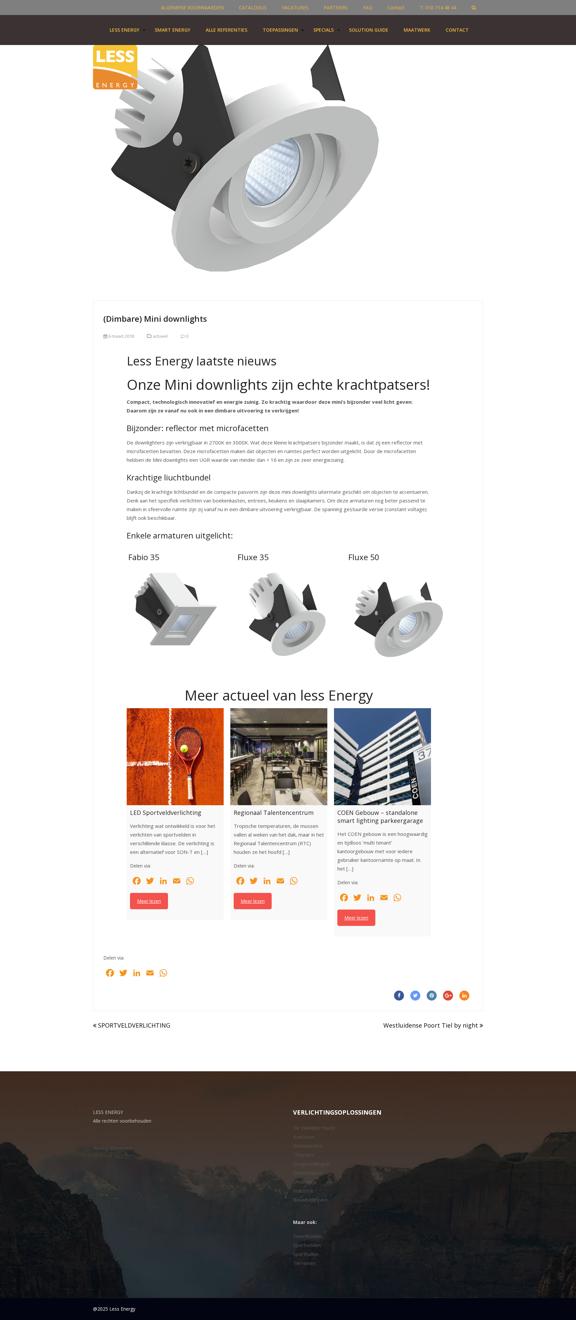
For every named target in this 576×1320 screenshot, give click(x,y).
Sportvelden (307, 1245)
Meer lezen (149, 901)
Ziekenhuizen (308, 1172)
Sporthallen (306, 1254)
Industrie (303, 1190)
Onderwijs (305, 1181)
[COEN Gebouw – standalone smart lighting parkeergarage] (382, 756)
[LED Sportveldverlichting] (175, 756)
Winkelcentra (307, 1145)
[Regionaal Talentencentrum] (278, 756)
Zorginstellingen (311, 1163)
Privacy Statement (112, 1148)
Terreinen (304, 1263)
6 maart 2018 (120, 336)
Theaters (303, 1154)
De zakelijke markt (314, 1127)
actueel (160, 336)
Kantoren (303, 1136)
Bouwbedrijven (310, 1199)
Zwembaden (307, 1236)
